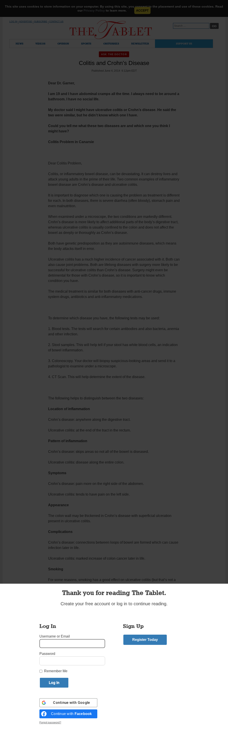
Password (47, 654)
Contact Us (56, 21)
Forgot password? (50, 722)
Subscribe (40, 21)
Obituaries (111, 43)
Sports (86, 43)
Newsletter (140, 43)
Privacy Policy (94, 10)
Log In (13, 21)
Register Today (145, 640)
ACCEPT (142, 10)
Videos (40, 43)
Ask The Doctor (114, 54)
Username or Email (54, 636)
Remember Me (55, 671)
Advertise (25, 21)
